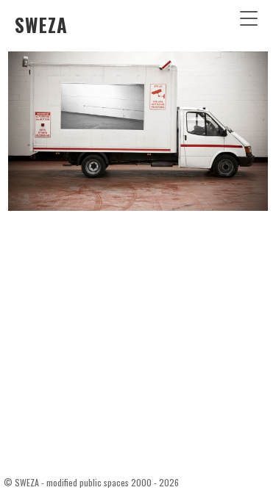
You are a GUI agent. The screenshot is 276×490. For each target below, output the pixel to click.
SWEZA (41, 24)
